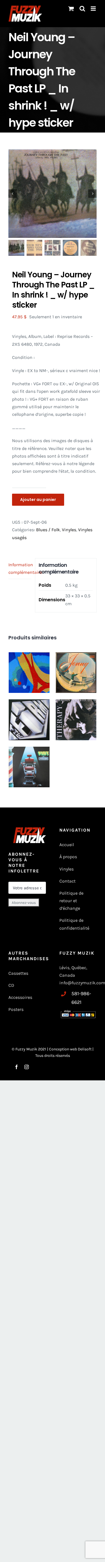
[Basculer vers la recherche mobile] (82, 8)
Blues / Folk (48, 529)
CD (11, 985)
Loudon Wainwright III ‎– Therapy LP (76, 712)
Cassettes (18, 973)
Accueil (66, 844)
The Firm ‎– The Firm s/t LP (29, 710)
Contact (67, 881)
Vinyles (69, 529)
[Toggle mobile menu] (94, 8)
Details (86, 693)
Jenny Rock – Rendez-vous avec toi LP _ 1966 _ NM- (76, 667)
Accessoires (20, 997)
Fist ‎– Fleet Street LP (29, 757)
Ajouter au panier (38, 499)
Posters (16, 1009)
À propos (68, 856)
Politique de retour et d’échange (71, 900)
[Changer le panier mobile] (71, 8)
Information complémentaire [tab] (19, 568)
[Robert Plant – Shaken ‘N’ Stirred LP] (29, 672)
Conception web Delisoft (70, 1049)
